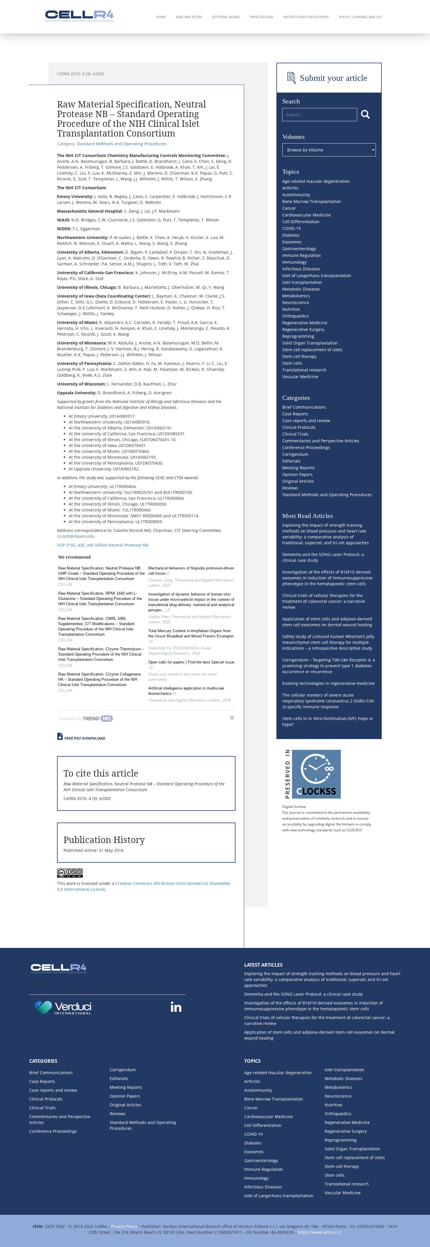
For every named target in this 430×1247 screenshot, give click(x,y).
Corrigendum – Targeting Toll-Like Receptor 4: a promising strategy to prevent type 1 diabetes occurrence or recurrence (328, 665)
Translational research (304, 370)
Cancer (289, 208)
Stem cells (292, 363)
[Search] (365, 115)
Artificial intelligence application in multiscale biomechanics (186, 691)
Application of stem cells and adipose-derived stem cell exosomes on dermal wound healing (327, 621)
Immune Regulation (301, 255)
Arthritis (290, 188)
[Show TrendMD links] (232, 717)
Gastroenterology (299, 248)
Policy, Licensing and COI (360, 17)
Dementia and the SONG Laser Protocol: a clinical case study (303, 994)
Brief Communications (304, 407)
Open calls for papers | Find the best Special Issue (191, 662)
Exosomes (292, 242)
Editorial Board (226, 17)
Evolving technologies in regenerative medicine (328, 683)
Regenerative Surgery (303, 329)
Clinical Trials (295, 434)
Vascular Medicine (300, 376)
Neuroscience (295, 302)
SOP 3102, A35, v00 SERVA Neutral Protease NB (102, 545)
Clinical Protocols (299, 427)
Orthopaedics (295, 316)
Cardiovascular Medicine (306, 215)
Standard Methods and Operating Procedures (121, 143)
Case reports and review (306, 420)
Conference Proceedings (306, 447)
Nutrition (291, 309)
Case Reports (295, 414)
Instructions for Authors (306, 17)
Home (161, 17)
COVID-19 (291, 228)
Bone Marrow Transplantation (311, 201)
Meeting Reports (298, 467)
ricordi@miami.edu (76, 536)
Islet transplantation (302, 282)
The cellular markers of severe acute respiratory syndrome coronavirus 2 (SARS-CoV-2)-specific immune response (328, 700)
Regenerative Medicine (304, 322)
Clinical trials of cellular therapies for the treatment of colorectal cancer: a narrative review (323, 601)
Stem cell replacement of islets (312, 349)
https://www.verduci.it (319, 1232)
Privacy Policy (124, 1226)
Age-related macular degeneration (316, 181)
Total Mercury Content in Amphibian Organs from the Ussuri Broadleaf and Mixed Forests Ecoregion (191, 633)
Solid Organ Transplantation (310, 343)
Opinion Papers (297, 474)
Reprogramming (298, 336)
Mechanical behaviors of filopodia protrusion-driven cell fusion (191, 571)
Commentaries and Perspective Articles (320, 440)
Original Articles (298, 481)
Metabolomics (296, 295)
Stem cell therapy (299, 356)
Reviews (290, 488)
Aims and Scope (189, 17)
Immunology (294, 262)
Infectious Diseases (301, 269)
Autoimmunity (296, 194)
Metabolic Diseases (301, 289)
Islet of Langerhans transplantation (316, 275)
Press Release (261, 17)
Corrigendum (295, 454)
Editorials (291, 461)
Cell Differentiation (300, 221)
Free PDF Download (85, 738)
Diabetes (291, 235)
